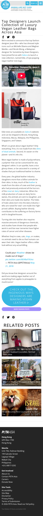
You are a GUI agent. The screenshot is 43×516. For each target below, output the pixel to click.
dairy (17, 191)
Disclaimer (6, 496)
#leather (21, 252)
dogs (28, 236)
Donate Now (7, 482)
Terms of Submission (11, 501)
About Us (6, 474)
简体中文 (34, 3)
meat (9, 191)
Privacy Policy (7, 498)
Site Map (5, 493)
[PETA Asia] (5, 5)
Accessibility (7, 490)
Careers (5, 479)
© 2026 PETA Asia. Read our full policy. (18, 504)
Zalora (25, 55)
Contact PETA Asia (9, 476)
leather (32, 182)
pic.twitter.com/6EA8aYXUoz (19, 259)
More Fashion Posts (21, 309)
